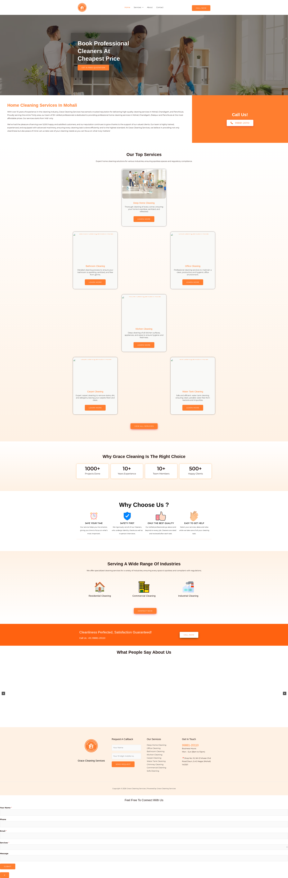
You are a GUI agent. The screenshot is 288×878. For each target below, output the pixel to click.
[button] (142, 7)
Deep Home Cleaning (144, 203)
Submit (7, 866)
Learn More (143, 219)
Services (4, 843)
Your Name (6, 808)
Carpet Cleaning (95, 391)
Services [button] (137, 7)
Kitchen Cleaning (144, 329)
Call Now (201, 8)
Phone (3, 819)
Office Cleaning (192, 266)
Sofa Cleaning (153, 771)
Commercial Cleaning (156, 768)
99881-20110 (190, 745)
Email (3, 831)
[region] (144, 693)
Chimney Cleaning (155, 764)
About (150, 7)
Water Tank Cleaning (192, 391)
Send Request (123, 764)
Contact (159, 7)
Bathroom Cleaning (95, 266)
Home (127, 7)
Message (4, 853)
